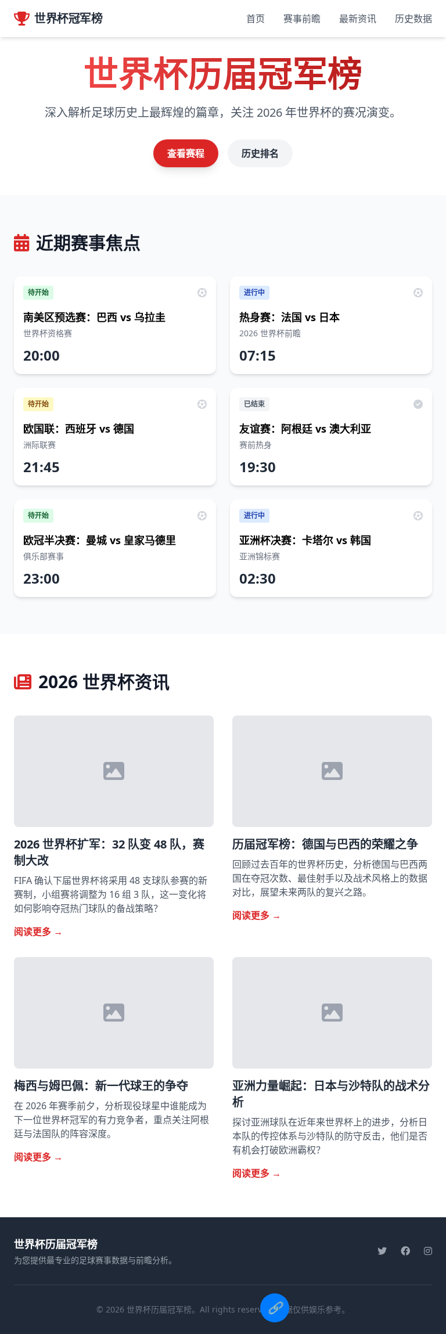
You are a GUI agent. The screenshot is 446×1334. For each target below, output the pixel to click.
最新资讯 (357, 18)
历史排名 (260, 153)
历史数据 (413, 18)
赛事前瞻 (302, 18)
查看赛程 (185, 153)
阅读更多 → (38, 931)
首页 (255, 18)
